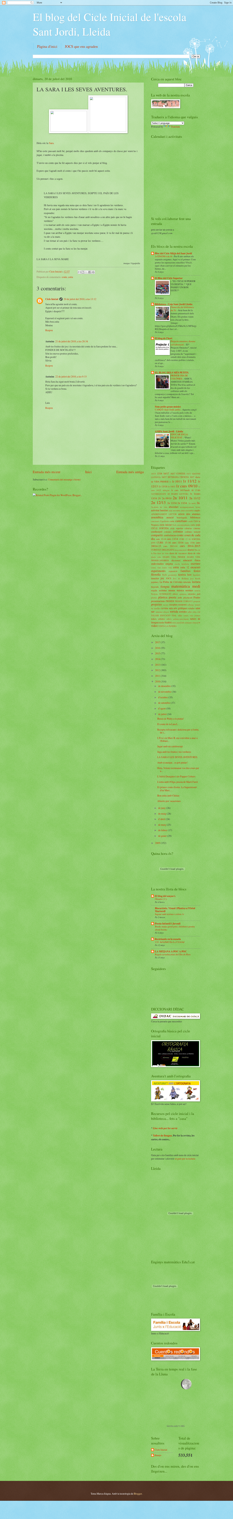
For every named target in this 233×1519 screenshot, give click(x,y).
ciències (188, 528)
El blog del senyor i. (165, 896)
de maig (162, 813)
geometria (172, 574)
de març (162, 824)
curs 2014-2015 (190, 546)
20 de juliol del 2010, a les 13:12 (80, 299)
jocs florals (195, 578)
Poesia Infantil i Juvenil (167, 923)
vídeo (154, 626)
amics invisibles (187, 510)
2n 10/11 (180, 497)
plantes (154, 597)
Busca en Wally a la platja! (170, 718)
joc (162, 578)
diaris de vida (194, 553)
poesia (172, 597)
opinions (183, 594)
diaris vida (156, 557)
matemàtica (180, 586)
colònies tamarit (192, 531)
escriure (195, 564)
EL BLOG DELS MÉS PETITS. (172, 372)
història (182, 574)
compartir (157, 535)
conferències (170, 535)
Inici (88, 472)
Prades (196, 597)
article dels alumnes (189, 514)
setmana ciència (162, 611)
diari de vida (162, 553)
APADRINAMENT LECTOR (164, 514)
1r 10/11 (177, 481)
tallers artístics (158, 618)
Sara (51, 143)
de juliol (162, 714)
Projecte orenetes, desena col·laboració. (183, 343)
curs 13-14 (161, 539)
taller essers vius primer (189, 615)
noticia (197, 590)
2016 (158, 648)
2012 (158, 670)
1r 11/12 (189, 481)
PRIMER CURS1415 (184, 601)
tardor (161, 622)
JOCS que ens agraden (81, 46)
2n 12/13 (158, 502)
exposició (173, 571)
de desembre (164, 686)
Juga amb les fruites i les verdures (174, 751)
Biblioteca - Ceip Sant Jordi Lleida (173, 304)
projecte (196, 601)
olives (175, 593)
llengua (165, 587)
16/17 (166, 473)
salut (198, 608)
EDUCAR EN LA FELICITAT (179, 436)
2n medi (192, 503)
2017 (158, 642)
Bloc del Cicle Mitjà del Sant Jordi (173, 253)
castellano (181, 521)
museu (171, 590)
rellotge (190, 604)
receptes (173, 604)
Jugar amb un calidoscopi (170, 746)
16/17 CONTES (177, 473)
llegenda (155, 586)
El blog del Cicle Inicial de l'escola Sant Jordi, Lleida (109, 24)
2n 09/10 (166, 498)
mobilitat (163, 590)
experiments (158, 571)
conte (64, 277)
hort (189, 574)
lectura (196, 582)
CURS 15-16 (164, 542)
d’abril (162, 819)
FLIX (164, 574)
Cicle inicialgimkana (181, 524)
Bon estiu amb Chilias (168, 795)
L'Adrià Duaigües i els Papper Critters (176, 776)
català (190, 521)
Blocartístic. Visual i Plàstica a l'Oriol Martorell (175, 909)
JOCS (168, 578)
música (180, 590)
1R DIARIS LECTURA (178, 493)
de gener (162, 836)
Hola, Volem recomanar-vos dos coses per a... (178, 769)
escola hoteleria (182, 563)
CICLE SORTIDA (160, 528)
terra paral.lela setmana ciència (185, 622)
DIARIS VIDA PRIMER (174, 557)
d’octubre (163, 697)
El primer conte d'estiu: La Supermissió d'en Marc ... (177, 788)
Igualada (196, 574)
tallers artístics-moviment (178, 619)
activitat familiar (159, 510)
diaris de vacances (178, 553)
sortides (183, 611)
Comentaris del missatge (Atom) (64, 479)
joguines (155, 582)
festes (197, 571)
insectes (155, 578)
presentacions (158, 601)
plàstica (162, 597)
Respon (49, 330)
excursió (195, 567)
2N (159, 498)
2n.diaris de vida (159, 507)
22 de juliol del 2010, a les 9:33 (71, 376)
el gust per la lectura (185, 1158)
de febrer (163, 830)
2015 (158, 653)
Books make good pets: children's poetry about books (175, 928)
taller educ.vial (194, 611)
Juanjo (158, 1455)
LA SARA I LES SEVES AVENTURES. (177, 757)
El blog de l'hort (163, 338)
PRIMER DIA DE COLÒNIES (179, 377)
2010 (158, 681)
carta (172, 521)
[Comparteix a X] (86, 272)
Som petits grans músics (168, 406)
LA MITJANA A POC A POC (171, 951)
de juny (162, 808)
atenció (170, 517)
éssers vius (167, 567)
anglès (197, 510)
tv (199, 622)
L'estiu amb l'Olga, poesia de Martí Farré (177, 782)
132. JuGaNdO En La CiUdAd (169, 942)
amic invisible (174, 510)
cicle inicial (165, 524)
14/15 (153, 473)
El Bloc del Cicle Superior (169, 278)
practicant (187, 597)
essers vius (156, 567)
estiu (70, 277)
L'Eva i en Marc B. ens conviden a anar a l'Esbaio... (177, 739)
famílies (185, 571)
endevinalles (157, 563)
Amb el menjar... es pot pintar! (172, 762)
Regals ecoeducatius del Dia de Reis (173, 954)
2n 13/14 (172, 503)
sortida (174, 611)
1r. (191, 493)
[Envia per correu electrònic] (79, 272)
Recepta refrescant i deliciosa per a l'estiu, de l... (178, 731)
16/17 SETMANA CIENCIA (175, 477)
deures (190, 549)
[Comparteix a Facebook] (90, 272)
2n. (198, 503)
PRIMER (170, 601)
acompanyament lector (190, 507)
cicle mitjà (195, 524)
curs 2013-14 (170, 546)
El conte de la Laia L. (167, 724)
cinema (196, 528)
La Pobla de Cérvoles (171, 582)
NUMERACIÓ (165, 594)
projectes (156, 604)
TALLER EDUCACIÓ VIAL (164, 615)
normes (189, 590)
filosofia (156, 574)
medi (196, 586)
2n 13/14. (182, 503)
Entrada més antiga (130, 472)
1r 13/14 (163, 486)
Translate (175, 126)
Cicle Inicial (55, 271)
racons (165, 604)
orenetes (192, 593)
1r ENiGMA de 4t (164, 256)
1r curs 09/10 (186, 485)
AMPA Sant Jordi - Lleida (169, 431)
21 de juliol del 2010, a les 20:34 (71, 341)
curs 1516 (190, 542)
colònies (178, 531)
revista (164, 608)
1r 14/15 (171, 486)
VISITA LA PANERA (167, 626)
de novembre (165, 691)
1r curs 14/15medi (180, 490)
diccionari (175, 560)
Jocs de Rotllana (181, 578)
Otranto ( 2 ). (161, 899)
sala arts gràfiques (178, 608)
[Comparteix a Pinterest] (93, 272)
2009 (158, 843)
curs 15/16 (178, 542)
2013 (158, 664)
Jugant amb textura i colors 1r (169, 914)
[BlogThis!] (83, 272)
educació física (191, 560)
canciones (155, 521)
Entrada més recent (46, 472)
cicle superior (176, 528)
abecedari (173, 507)
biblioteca (195, 517)
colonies (167, 531)
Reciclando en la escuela (168, 939)
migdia (154, 590)
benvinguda (182, 517)
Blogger (138, 1493)
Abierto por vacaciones (169, 801)
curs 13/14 (172, 539)
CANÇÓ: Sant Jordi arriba (168, 409)
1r (170, 481)
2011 (158, 675)
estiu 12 (184, 567)
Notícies (154, 594)
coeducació (156, 531)
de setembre (164, 702)
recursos (182, 604)
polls (180, 597)
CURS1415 (156, 549)
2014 (158, 659)
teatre (168, 622)
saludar (191, 608)
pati (198, 593)
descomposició (180, 549)
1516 (159, 473)
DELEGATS (168, 549)
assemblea (157, 517)
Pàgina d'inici (47, 46)
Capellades (164, 521)
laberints (187, 582)
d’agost (162, 708)
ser (153, 611)
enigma (169, 563)
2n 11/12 (194, 498)
